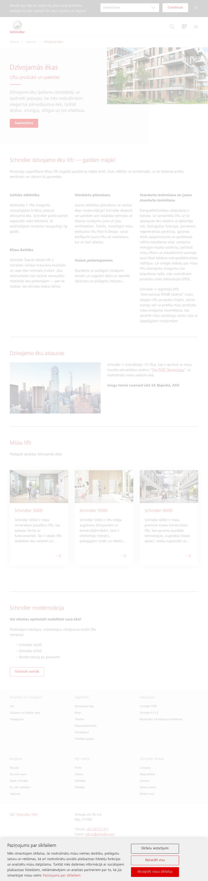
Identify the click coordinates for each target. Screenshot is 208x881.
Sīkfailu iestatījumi (155, 848)
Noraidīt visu (155, 860)
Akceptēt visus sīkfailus (154, 872)
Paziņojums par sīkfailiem (61, 876)
